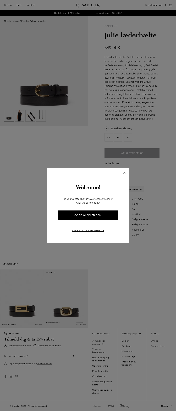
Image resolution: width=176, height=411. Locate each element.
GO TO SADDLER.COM (88, 215)
